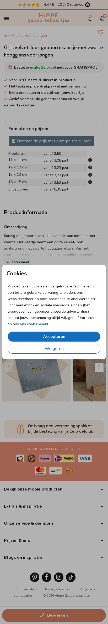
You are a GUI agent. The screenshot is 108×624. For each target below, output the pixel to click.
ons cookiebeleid (34, 324)
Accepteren (54, 336)
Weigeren (54, 349)
